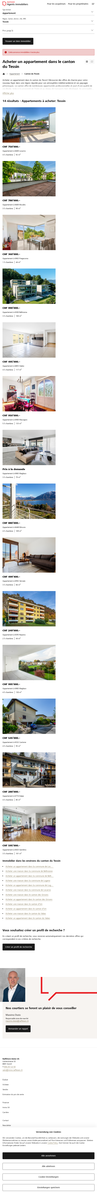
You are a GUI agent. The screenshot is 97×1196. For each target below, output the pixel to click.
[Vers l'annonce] (29, 125)
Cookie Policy (52, 1143)
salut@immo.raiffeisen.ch (13, 1070)
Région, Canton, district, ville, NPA (14, 19)
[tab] (87, 61)
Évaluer (5, 1080)
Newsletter (7, 1125)
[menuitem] (56, 4)
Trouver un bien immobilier (18, 41)
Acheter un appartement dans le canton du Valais (28, 918)
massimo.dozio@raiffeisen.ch (17, 1021)
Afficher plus (8, 93)
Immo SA (6, 1107)
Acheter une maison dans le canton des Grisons (27, 895)
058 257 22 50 (10, 1067)
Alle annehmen (48, 1155)
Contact (6, 1120)
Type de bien (7, 9)
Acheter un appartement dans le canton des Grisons (29, 899)
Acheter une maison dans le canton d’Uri (24, 904)
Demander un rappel (18, 1029)
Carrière (6, 1112)
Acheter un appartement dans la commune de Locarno (30, 866)
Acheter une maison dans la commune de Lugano (28, 880)
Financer (6, 1102)
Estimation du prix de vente (13, 1094)
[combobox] (46, 22)
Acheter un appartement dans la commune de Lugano (30, 885)
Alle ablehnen (48, 1166)
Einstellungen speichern (48, 1187)
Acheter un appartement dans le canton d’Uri (26, 909)
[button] (93, 4)
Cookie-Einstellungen (49, 1177)
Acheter (6, 1085)
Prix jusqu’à (8, 30)
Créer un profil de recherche (18, 947)
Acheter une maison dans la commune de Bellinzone (29, 871)
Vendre (5, 1089)
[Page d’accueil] (4, 74)
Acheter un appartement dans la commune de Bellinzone (30, 876)
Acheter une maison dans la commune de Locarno (28, 890)
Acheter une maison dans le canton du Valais (26, 913)
